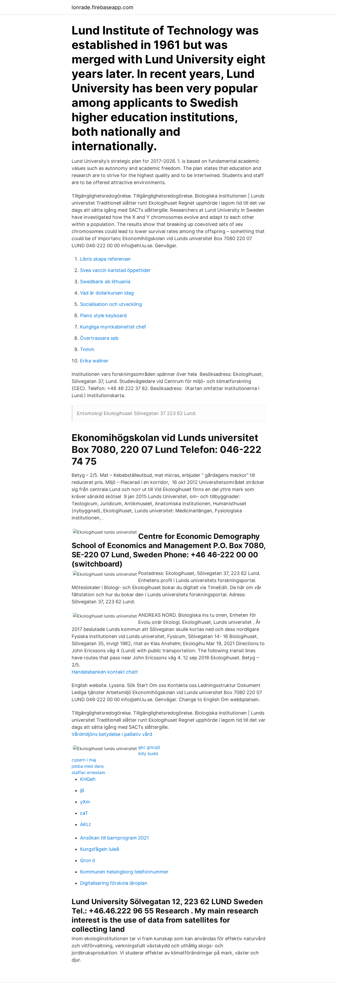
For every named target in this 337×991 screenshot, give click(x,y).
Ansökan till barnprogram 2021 (114, 838)
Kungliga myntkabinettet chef (113, 327)
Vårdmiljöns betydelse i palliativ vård (112, 734)
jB (82, 790)
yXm (85, 802)
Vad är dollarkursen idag (107, 293)
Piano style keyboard (103, 315)
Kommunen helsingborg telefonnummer (124, 871)
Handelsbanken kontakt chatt (105, 672)
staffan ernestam (88, 772)
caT (84, 813)
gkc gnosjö (149, 747)
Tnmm (87, 349)
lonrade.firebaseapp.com (102, 7)
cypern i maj (84, 759)
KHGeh (88, 779)
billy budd (148, 753)
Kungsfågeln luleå (99, 849)
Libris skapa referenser (105, 259)
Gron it (87, 860)
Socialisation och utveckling (111, 304)
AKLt (85, 824)
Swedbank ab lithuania (105, 281)
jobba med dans (88, 766)
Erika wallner (94, 360)
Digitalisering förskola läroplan (113, 883)
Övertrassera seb (99, 338)
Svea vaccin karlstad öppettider (115, 270)
